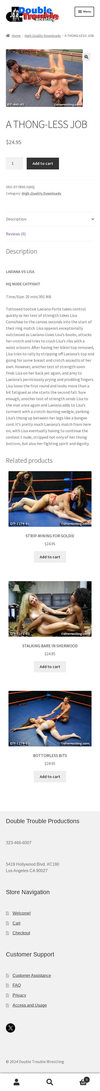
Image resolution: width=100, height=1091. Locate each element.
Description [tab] (16, 218)
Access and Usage (30, 1005)
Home (16, 35)
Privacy (19, 995)
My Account (16, 1082)
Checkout (21, 933)
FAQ (17, 985)
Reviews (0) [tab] (16, 233)
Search (50, 1082)
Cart (16, 923)
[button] (86, 57)
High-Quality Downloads (43, 35)
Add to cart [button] (50, 556)
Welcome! (22, 913)
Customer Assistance (32, 975)
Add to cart (43, 163)
